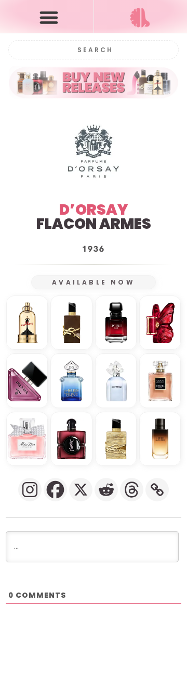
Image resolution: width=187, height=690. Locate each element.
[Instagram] (30, 489)
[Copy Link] (157, 489)
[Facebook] (55, 489)
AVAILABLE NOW (93, 282)
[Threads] (131, 489)
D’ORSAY (93, 210)
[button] (49, 17)
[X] (80, 489)
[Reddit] (106, 489)
